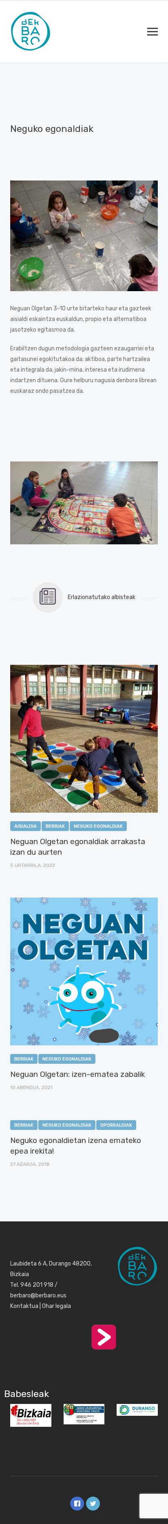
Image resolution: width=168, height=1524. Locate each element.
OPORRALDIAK (116, 1125)
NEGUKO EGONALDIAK (98, 826)
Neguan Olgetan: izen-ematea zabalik (77, 1074)
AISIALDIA (25, 826)
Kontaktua (24, 1306)
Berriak (55, 826)
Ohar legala (56, 1306)
